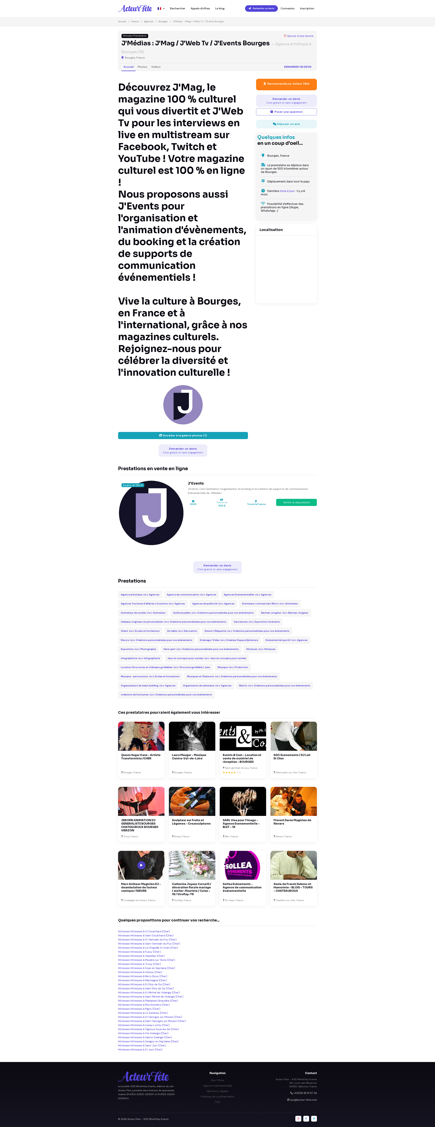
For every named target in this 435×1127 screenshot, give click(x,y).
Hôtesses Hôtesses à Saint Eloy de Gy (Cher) (146, 988)
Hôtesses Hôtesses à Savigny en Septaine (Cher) (148, 1041)
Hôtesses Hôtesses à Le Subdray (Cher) (143, 1013)
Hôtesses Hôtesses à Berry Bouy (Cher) (142, 976)
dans (140, 594)
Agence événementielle (217, 1085)
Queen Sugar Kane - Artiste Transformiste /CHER (141, 756)
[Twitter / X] (314, 1119)
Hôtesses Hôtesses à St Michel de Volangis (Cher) (149, 992)
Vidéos (156, 67)
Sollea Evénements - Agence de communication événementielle (242, 887)
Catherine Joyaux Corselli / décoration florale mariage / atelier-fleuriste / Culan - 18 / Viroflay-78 (191, 889)
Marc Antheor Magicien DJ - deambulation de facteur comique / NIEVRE (141, 887)
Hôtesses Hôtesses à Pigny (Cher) (139, 1009)
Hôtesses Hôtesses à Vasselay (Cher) (141, 956)
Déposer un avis (288, 124)
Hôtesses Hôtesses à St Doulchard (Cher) (144, 931)
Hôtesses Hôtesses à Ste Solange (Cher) (143, 1033)
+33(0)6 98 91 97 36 (305, 1093)
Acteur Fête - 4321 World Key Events (148, 1119)
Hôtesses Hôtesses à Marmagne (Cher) (142, 980)
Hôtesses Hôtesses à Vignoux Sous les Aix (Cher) (148, 1029)
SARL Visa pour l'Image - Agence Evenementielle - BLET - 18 (241, 823)
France (135, 21)
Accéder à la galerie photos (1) (184, 435)
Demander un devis (263, 8)
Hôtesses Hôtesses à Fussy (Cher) (139, 952)
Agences (148, 21)
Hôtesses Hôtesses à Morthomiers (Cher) (144, 1004)
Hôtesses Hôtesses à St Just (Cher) (140, 1049)
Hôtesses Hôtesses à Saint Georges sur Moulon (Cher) (152, 1021)
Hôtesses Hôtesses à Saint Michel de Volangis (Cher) (150, 996)
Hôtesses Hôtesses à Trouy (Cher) (139, 964)
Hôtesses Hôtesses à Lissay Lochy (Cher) (144, 1025)
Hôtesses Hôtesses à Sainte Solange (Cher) (145, 1037)
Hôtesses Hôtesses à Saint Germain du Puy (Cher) (149, 943)
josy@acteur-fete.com (303, 1099)
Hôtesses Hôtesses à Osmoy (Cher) (140, 972)
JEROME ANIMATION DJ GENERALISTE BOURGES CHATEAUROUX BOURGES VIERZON (139, 825)
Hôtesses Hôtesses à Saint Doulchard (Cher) (145, 935)
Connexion (288, 8)
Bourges (163, 21)
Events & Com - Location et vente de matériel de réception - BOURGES (242, 758)
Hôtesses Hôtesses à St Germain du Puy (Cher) (147, 939)
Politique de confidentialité (217, 1096)
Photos (142, 67)
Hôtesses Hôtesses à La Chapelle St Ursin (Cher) (148, 947)
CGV (217, 1102)
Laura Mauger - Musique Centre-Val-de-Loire (189, 756)
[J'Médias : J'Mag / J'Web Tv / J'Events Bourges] (183, 405)
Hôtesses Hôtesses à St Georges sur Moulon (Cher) (150, 1017)
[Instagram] (298, 1119)
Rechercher (177, 8)
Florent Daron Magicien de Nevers (292, 821)
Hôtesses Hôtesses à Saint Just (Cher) (142, 1045)
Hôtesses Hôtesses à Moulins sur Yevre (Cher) (146, 960)
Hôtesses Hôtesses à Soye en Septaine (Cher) (146, 968)
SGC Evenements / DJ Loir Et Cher (292, 756)
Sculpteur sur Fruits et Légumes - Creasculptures (191, 821)
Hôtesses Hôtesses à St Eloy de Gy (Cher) (144, 984)
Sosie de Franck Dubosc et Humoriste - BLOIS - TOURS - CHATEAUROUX (293, 887)
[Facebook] (306, 1119)
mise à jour (287, 191)
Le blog (220, 8)
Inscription (307, 8)
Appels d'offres (200, 8)
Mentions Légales (217, 1091)
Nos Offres (217, 1080)
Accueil (122, 21)
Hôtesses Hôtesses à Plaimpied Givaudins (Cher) (148, 1000)
